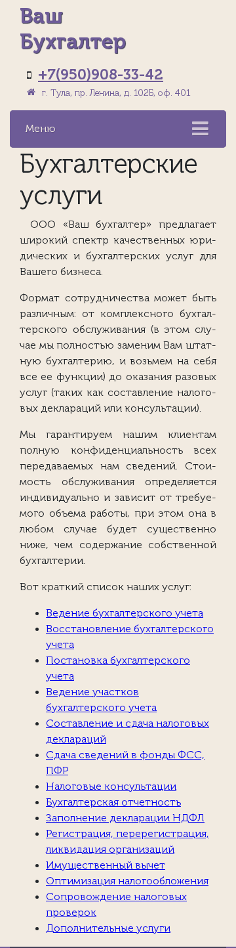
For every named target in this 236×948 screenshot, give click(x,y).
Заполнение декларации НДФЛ (125, 818)
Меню (41, 129)
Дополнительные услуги (108, 928)
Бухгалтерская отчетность (113, 802)
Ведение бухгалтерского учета (124, 613)
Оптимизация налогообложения (127, 881)
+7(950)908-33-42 (100, 74)
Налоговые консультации (111, 786)
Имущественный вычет (105, 865)
